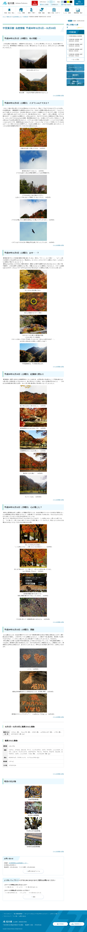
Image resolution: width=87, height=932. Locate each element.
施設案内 (75, 75)
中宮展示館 (25, 16)
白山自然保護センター (17, 16)
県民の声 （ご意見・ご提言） (75, 82)
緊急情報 (35, 4)
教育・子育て (31, 13)
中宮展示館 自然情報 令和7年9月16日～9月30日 (75, 40)
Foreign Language (67, 4)
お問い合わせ (22, 916)
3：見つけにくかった (35, 892)
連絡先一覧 (9, 16)
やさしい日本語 (45, 4)
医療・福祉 (42, 13)
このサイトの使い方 (54, 913)
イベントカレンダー (75, 67)
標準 (62, 1)
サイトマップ (7, 916)
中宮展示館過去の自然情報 (75, 36)
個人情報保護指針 (18, 913)
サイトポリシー (8, 913)
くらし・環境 (21, 13)
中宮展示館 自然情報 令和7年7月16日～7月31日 (75, 55)
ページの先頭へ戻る (58, 95)
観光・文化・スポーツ (54, 13)
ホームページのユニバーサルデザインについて (36, 913)
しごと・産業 (67, 13)
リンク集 (15, 916)
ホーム (4, 16)
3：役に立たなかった (32, 887)
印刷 (71, 20)
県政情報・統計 (78, 13)
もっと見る (76, 59)
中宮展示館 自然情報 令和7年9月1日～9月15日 (75, 50)
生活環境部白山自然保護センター (18, 863)
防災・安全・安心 (9, 13)
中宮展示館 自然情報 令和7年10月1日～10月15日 (75, 45)
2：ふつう (20, 887)
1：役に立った (10, 887)
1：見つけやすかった (11, 892)
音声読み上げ (55, 4)
